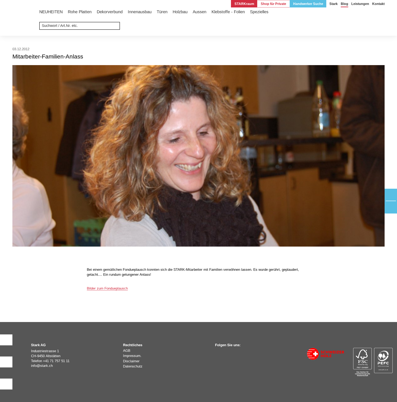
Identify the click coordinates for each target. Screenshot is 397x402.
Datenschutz (132, 366)
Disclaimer (131, 361)
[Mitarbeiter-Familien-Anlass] (198, 156)
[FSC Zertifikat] (362, 362)
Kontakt (378, 4)
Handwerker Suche (308, 4)
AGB (126, 351)
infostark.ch (42, 366)
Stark (333, 4)
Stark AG (22, 19)
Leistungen (360, 4)
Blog (344, 4)
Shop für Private (273, 4)
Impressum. (132, 356)
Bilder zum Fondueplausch (107, 288)
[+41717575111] (391, 195)
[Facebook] (232, 353)
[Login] (382, 28)
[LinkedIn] (217, 353)
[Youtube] (240, 353)
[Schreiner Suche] (369, 28)
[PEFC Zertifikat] (383, 360)
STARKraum (244, 4)
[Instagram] (225, 353)
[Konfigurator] (357, 28)
